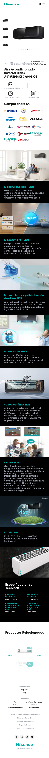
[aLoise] (36, 127)
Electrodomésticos (15, 708)
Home (6, 63)
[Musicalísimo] (23, 111)
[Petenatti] (23, 127)
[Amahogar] (36, 110)
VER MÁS (29, 664)
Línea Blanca (34, 708)
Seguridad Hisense (25, 725)
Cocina (34, 705)
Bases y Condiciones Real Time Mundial (25, 714)
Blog (24, 692)
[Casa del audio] (10, 134)
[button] (21, 49)
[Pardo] (10, 119)
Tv (15, 702)
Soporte (24, 689)
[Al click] (10, 127)
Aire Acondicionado (16, 63)
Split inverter (26, 63)
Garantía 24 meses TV (25, 728)
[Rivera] (23, 134)
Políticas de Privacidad (25, 721)
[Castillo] (23, 119)
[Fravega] (36, 119)
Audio (15, 705)
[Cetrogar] (10, 110)
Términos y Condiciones (25, 718)
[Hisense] (36, 134)
